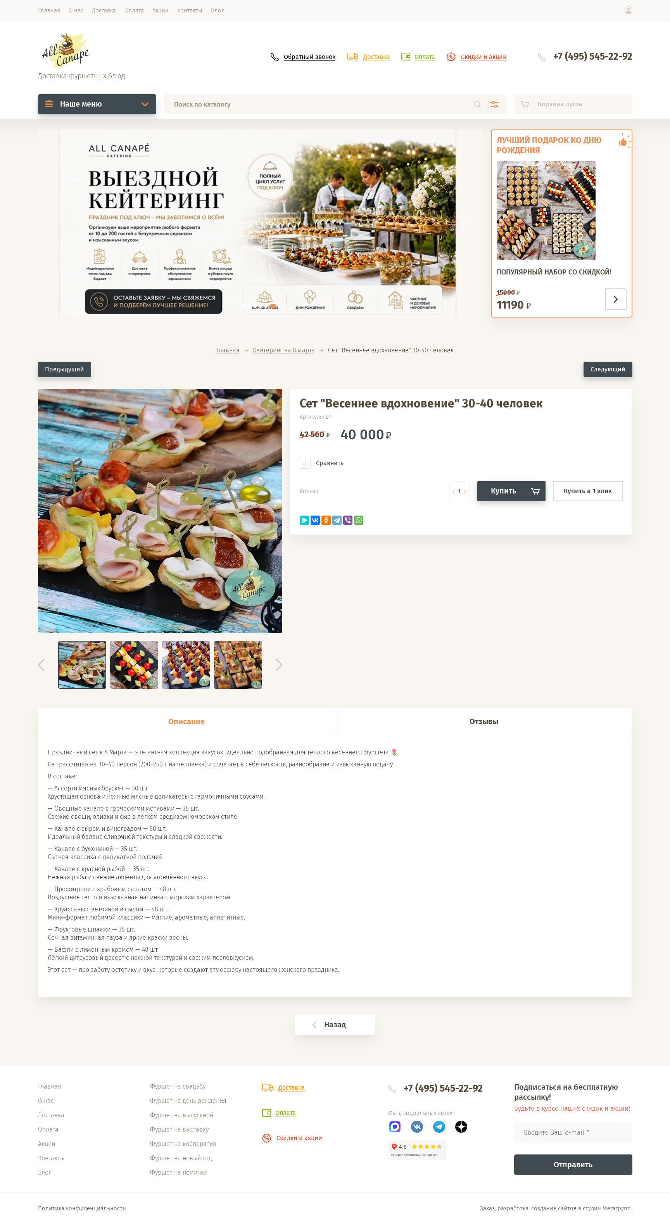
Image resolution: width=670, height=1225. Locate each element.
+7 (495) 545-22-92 (592, 56)
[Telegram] (337, 520)
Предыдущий (64, 369)
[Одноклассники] (326, 520)
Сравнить (329, 463)
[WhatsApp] (358, 520)
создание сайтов (554, 1208)
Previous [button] (41, 665)
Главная (228, 350)
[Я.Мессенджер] (304, 520)
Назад (335, 1024)
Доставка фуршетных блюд (81, 76)
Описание (186, 721)
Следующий (608, 369)
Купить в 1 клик (588, 491)
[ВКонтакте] (315, 520)
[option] (160, 511)
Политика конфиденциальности (82, 1208)
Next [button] (279, 665)
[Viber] (347, 520)
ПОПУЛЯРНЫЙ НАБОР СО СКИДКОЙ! (554, 272)
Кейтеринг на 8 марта (284, 350)
